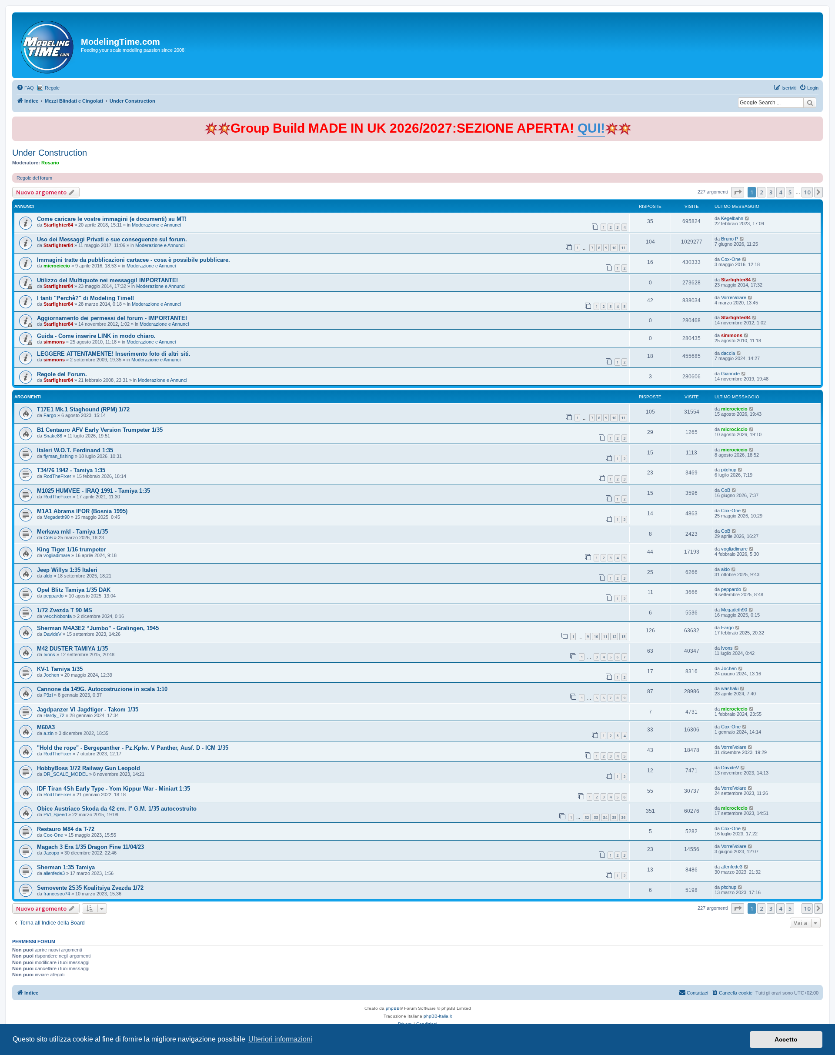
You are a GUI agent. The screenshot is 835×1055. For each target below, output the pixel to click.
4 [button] (780, 192)
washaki (729, 688)
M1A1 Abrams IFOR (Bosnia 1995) (82, 511)
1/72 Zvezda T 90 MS (64, 610)
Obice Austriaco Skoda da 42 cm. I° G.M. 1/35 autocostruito (117, 808)
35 (614, 817)
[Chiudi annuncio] (817, 121)
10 (614, 247)
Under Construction (49, 152)
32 (586, 817)
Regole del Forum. (62, 374)
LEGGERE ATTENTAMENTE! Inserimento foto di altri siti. (113, 354)
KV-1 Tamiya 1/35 (60, 669)
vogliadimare (56, 555)
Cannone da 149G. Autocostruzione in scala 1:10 (102, 689)
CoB (725, 490)
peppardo (53, 595)
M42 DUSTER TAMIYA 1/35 (72, 648)
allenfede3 (54, 873)
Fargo (49, 415)
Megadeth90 (56, 517)
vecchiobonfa (57, 616)
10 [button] (807, 192)
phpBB (393, 1008)
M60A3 (46, 727)
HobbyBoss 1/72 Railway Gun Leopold (88, 768)
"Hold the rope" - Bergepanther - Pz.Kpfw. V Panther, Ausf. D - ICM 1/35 (132, 748)
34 (605, 817)
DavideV (52, 634)
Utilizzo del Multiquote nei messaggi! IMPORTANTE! (107, 280)
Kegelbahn (732, 218)
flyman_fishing (58, 456)
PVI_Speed (55, 814)
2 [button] (761, 192)
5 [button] (790, 192)
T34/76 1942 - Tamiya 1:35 (71, 470)
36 (623, 817)
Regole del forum (34, 177)
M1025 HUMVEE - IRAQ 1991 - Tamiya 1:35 (93, 490)
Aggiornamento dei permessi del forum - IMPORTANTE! (112, 318)
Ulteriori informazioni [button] (280, 1039)
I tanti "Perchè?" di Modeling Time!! (85, 298)
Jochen (51, 675)
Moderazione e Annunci (156, 224)
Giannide (730, 373)
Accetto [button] (786, 1039)
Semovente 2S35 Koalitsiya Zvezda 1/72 (90, 888)
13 (623, 636)
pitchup (728, 469)
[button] (737, 192)
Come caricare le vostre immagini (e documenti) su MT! (112, 219)
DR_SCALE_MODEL (65, 774)
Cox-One (731, 259)
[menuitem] (25, 88)
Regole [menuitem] (52, 87)
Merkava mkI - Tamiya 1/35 (72, 531)
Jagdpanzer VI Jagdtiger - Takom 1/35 (87, 709)
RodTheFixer (57, 476)
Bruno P (729, 238)
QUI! (591, 128)
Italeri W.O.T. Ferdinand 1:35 (75, 450)
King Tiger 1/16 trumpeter (71, 549)
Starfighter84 (58, 224)
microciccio (56, 265)
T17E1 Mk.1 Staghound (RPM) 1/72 (83, 409)
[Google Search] (809, 102)
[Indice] (47, 45)
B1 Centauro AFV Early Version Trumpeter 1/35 (100, 430)
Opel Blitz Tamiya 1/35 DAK (73, 590)
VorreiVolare (733, 297)
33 (596, 817)
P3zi (48, 695)
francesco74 (56, 893)
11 (623, 247)
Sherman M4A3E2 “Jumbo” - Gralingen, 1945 (98, 628)
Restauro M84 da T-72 (65, 829)
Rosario (50, 162)
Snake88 (52, 435)
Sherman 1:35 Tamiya (66, 867)
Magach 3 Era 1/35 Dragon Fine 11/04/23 (90, 847)
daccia (728, 353)
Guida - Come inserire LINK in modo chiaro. (96, 336)
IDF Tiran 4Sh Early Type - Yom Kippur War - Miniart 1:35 (113, 788)
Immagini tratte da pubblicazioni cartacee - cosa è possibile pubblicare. (133, 260)
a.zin (48, 733)
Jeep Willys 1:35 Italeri (67, 570)
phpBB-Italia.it (438, 1016)
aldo (47, 575)
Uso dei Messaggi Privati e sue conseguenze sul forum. (112, 239)
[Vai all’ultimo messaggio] (747, 218)
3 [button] (770, 192)
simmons (54, 341)
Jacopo (51, 852)
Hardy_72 (53, 715)
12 (614, 636)
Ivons (49, 654)
